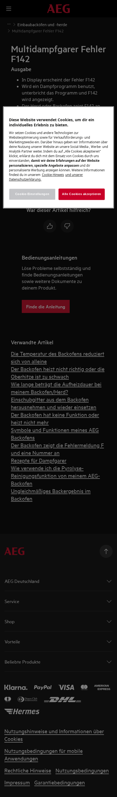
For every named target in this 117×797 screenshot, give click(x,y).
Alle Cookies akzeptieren (81, 194)
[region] (58, 157)
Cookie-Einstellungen (32, 194)
